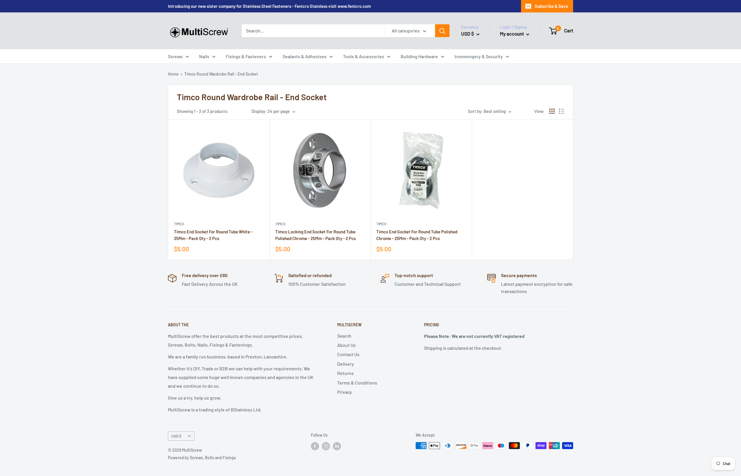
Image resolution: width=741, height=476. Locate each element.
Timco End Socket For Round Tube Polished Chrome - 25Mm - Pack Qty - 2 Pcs (416, 235)
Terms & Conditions (357, 382)
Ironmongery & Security (478, 56)
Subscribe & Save (551, 6)
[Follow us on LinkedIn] (337, 446)
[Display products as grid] (552, 111)
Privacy (344, 392)
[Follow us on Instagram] (326, 446)
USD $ (176, 435)
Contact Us (348, 354)
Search (344, 335)
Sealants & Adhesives (305, 56)
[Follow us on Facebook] (315, 446)
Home (173, 74)
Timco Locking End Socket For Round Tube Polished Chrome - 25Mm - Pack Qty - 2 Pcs (315, 235)
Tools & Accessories (363, 56)
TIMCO (179, 223)
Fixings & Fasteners (246, 56)
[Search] (442, 30)
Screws (175, 56)
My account (512, 33)
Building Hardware (419, 56)
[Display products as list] (561, 111)
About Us (346, 345)
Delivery (345, 364)
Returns (345, 373)
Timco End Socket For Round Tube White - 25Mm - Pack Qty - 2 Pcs (213, 235)
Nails (204, 56)
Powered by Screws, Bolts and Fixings (202, 457)
